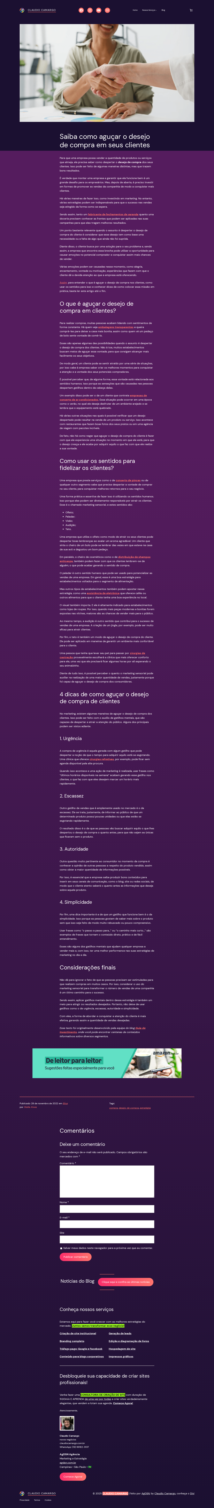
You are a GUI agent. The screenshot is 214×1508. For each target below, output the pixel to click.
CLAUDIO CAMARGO (115, 1493)
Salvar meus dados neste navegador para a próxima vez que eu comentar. (108, 1248)
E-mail (65, 1217)
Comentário (68, 1163)
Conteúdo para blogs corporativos (82, 1356)
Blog (65, 1103)
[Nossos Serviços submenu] (156, 10)
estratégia (145, 1107)
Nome (64, 1202)
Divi (192, 1493)
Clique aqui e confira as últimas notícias (126, 1282)
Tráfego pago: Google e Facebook (81, 1349)
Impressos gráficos (121, 1356)
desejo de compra (129, 1107)
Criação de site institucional (78, 1333)
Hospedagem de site (122, 1349)
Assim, (63, 282)
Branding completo (72, 1341)
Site (62, 1233)
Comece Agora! (72, 1476)
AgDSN (146, 1493)
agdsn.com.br (68, 1462)
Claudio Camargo (42, 10)
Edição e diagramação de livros (129, 1341)
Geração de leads (120, 1333)
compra (113, 1107)
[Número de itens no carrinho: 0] (191, 10)
